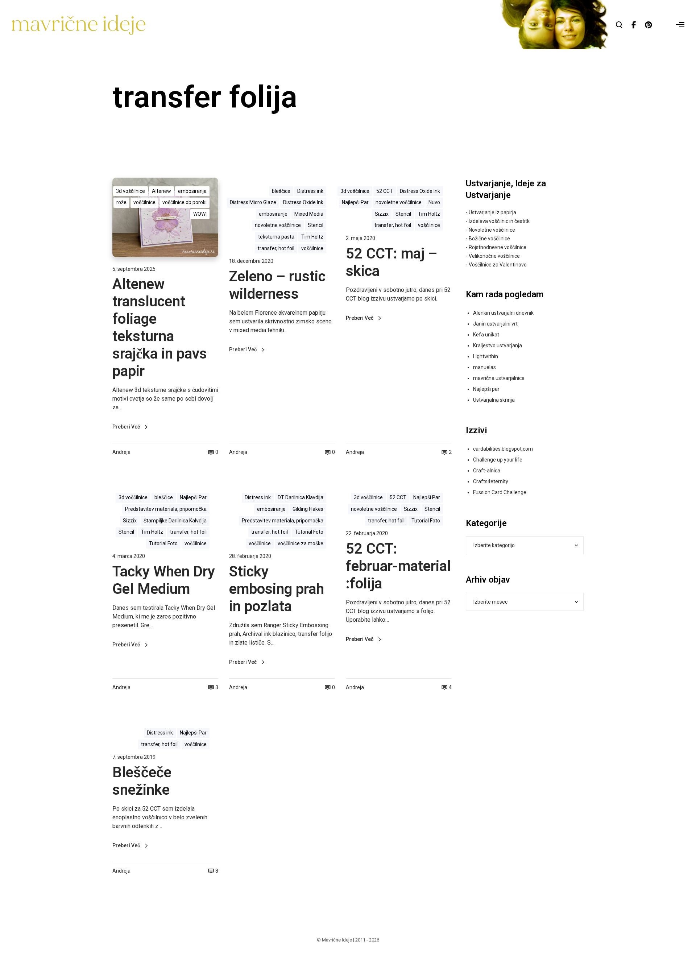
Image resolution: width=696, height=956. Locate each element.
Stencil (315, 225)
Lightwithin (485, 356)
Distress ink (310, 191)
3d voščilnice (130, 191)
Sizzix (382, 214)
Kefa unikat (486, 335)
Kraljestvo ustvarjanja (497, 345)
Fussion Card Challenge (499, 492)
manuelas (484, 367)
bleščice (281, 191)
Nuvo (434, 202)
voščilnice (144, 202)
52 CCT (384, 191)
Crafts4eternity (490, 481)
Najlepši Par (355, 202)
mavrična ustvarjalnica (499, 378)
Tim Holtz (312, 237)
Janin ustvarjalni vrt (495, 324)
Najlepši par (486, 389)
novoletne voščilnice (278, 225)
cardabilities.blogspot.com (503, 449)
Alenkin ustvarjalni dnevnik (503, 313)
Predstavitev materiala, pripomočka (166, 509)
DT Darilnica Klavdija (300, 497)
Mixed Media (308, 214)
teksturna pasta (276, 237)
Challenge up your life (497, 460)
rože (121, 202)
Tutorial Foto (163, 543)
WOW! (200, 214)
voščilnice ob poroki (184, 202)
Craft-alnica (486, 470)
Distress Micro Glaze (253, 202)
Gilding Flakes (308, 509)
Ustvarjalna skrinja (494, 400)
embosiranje (192, 191)
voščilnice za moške (300, 543)
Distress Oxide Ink (303, 202)
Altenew (161, 191)
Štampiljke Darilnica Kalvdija (175, 520)
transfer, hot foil (276, 248)
